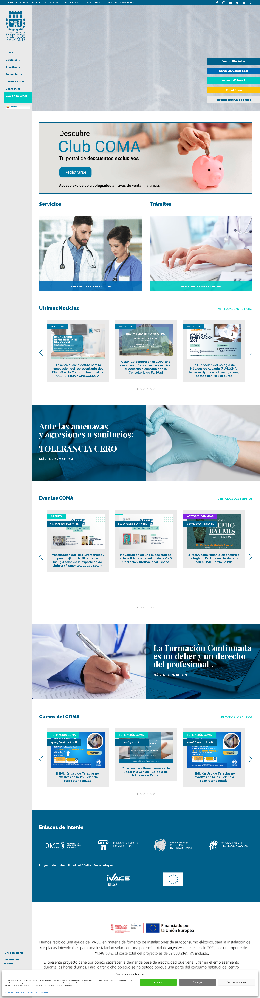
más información (56, 459)
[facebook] (216, 2)
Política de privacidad (29, 992)
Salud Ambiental (16, 96)
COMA (10, 52)
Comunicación (15, 81)
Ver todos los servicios (90, 286)
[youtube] (244, 2)
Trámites (12, 67)
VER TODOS (235, 498)
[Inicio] (15, 25)
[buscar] (250, 2)
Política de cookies (12, 992)
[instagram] (223, 2)
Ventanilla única (18, 3)
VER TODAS (235, 308)
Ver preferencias (237, 982)
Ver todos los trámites (201, 286)
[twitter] (237, 2)
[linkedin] (230, 2)
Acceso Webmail (72, 3)
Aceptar (158, 982)
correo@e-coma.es (12, 961)
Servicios (12, 59)
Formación (13, 74)
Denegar (197, 982)
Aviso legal (43, 992)
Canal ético (93, 3)
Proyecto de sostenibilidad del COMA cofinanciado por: (76, 865)
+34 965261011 (15, 953)
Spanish (13, 107)
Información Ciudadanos (119, 3)
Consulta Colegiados (45, 3)
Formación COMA (63, 735)
